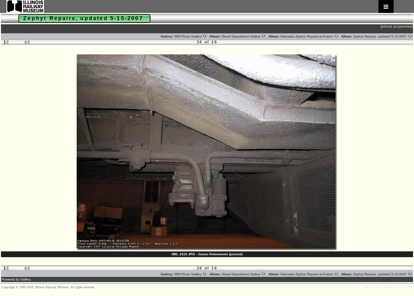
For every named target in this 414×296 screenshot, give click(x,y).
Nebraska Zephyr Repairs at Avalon (307, 36)
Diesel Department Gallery (241, 36)
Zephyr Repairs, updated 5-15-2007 (380, 36)
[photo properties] (397, 26)
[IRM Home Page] (200, 6)
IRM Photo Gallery (188, 36)
